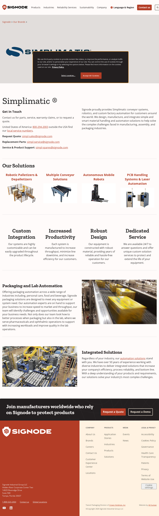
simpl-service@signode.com (43, 142)
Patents (145, 462)
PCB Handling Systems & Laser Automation (137, 179)
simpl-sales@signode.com (37, 136)
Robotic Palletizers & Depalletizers (22, 177)
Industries (48, 7)
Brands (89, 440)
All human (152, 505)
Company (102, 7)
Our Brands (19, 21)
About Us (90, 434)
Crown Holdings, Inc (117, 505)
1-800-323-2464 (9, 502)
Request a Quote (113, 412)
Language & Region (124, 7)
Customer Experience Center (91, 463)
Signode (6, 21)
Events (126, 434)
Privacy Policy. (58, 67)
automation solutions (132, 358)
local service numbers (20, 130)
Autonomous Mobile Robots (98, 177)
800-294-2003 (40, 127)
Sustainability (87, 7)
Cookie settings (149, 486)
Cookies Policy (148, 440)
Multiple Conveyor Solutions (60, 177)
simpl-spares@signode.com (52, 147)
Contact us (144, 7)
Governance (147, 446)
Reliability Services (67, 7)
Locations (90, 472)
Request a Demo (140, 412)
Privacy (145, 469)
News (126, 440)
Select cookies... (68, 75)
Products (35, 7)
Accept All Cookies (91, 75)
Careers (90, 446)
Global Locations (40, 502)
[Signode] (14, 7)
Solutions (109, 456)
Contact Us (91, 453)
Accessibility (147, 434)
